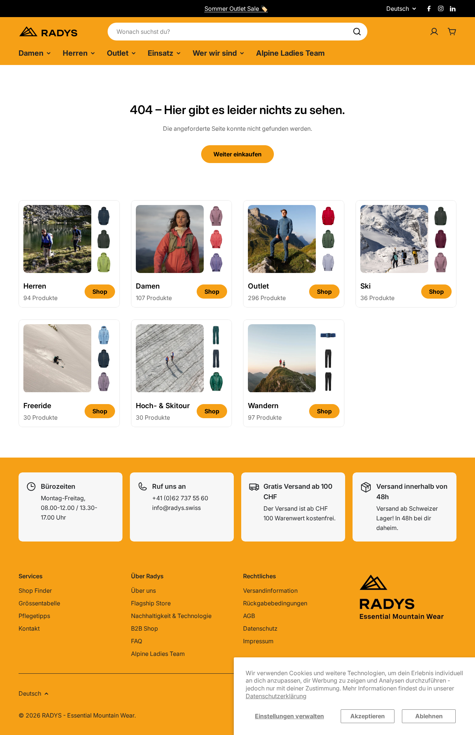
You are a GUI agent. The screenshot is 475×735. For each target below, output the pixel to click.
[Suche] (357, 31)
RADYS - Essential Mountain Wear (88, 715)
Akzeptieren (367, 716)
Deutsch (397, 9)
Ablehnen (429, 716)
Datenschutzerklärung (276, 696)
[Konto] (434, 31)
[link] (104, 216)
